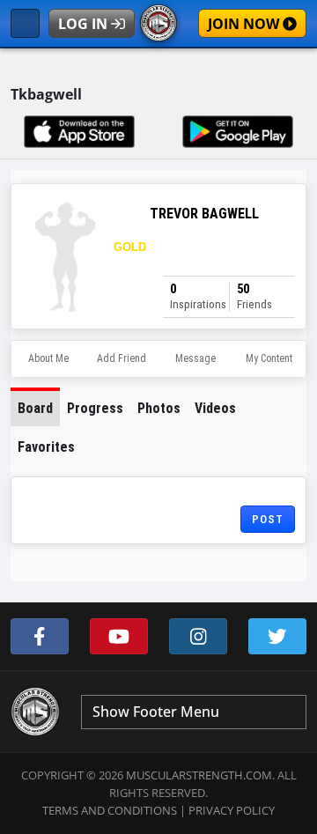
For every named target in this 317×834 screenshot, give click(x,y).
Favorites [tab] (46, 447)
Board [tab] (35, 408)
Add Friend (121, 358)
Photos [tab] (159, 408)
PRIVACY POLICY (231, 810)
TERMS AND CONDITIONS (109, 810)
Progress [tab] (95, 408)
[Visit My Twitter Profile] (277, 636)
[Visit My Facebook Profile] (40, 636)
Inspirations (198, 296)
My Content (269, 358)
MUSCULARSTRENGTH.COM (199, 775)
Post (268, 519)
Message (195, 358)
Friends (254, 296)
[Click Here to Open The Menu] (25, 23)
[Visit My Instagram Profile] (198, 636)
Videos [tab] (215, 408)
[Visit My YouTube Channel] (119, 636)
